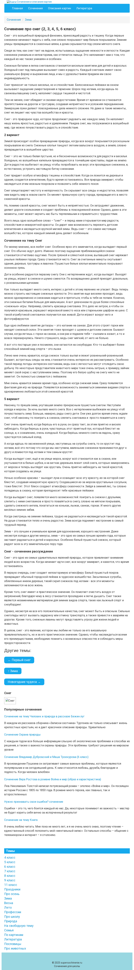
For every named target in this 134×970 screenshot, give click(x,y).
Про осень (11, 894)
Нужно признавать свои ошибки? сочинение (33, 801)
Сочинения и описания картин (34, 1)
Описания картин (59, 8)
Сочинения (35, 8)
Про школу (12, 916)
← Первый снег (19, 660)
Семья (9, 930)
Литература (84, 8)
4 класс (9, 857)
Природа (10, 921)
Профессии (12, 912)
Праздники (12, 889)
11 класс (10, 885)
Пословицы (12, 944)
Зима (28, 19)
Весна (8, 903)
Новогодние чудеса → (24, 682)
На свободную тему (19, 926)
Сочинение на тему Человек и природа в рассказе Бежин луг (44, 716)
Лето (8, 907)
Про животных (15, 948)
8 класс (9, 876)
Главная (17, 8)
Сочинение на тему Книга (21, 820)
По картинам (13, 935)
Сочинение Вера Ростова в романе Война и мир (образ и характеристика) (52, 779)
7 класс (9, 871)
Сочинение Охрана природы (22, 734)
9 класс (9, 880)
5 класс (9, 862)
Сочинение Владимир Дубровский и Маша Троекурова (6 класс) (46, 757)
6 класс (9, 866)
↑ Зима (13, 671)
